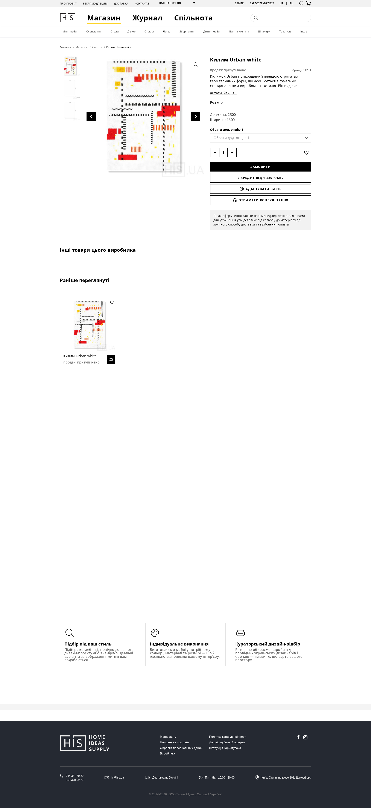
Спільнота (193, 18)
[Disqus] (185, 426)
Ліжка (166, 31)
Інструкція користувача (225, 748)
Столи (115, 31)
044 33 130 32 (75, 775)
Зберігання (187, 31)
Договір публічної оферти (227, 742)
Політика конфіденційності (227, 736)
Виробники (167, 753)
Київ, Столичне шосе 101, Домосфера (286, 777)
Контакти (142, 3)
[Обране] (301, 3)
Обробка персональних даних (181, 748)
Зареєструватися (262, 3)
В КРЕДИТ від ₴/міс (260, 178)
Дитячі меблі (211, 31)
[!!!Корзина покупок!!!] (308, 4)
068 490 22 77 (75, 780)
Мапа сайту (168, 736)
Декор (131, 31)
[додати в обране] (306, 152)
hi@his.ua (117, 777)
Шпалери (264, 31)
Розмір (216, 102)
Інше (303, 31)
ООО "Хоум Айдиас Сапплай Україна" (195, 794)
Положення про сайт (174, 742)
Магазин (104, 18)
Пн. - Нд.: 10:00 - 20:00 (219, 777)
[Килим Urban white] (89, 325)
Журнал (147, 18)
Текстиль (285, 31)
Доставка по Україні (165, 777)
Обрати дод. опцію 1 (226, 129)
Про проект (68, 3)
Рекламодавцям (95, 3)
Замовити (260, 167)
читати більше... (223, 93)
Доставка (121, 3)
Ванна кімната (239, 31)
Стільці (149, 31)
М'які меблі (69, 31)
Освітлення (94, 31)
